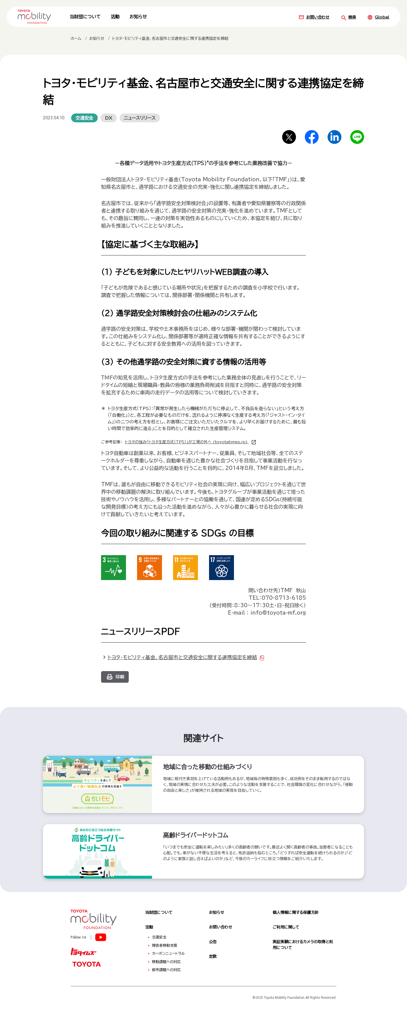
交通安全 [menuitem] (159, 937)
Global (382, 17)
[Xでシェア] (289, 137)
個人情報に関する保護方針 (296, 912)
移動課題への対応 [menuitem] (166, 962)
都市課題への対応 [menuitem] (166, 970)
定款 (213, 956)
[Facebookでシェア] (312, 137)
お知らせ (138, 16)
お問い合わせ (317, 17)
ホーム (76, 38)
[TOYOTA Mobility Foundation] (34, 17)
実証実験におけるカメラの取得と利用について (303, 945)
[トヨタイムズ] (83, 951)
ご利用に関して (286, 927)
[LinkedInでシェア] (334, 137)
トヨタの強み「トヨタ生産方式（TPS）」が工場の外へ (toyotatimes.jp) (187, 442)
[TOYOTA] (86, 964)
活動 (115, 16)
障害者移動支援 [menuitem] (164, 945)
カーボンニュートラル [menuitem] (168, 953)
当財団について (85, 16)
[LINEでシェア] (357, 137)
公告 (213, 942)
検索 (352, 17)
